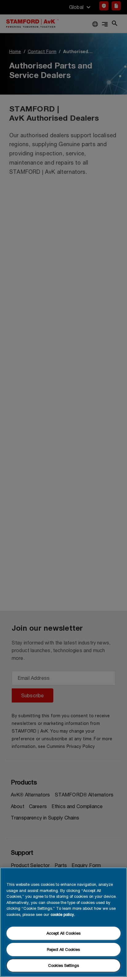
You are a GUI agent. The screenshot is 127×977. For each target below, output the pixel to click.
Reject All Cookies (63, 949)
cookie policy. (63, 914)
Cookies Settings (63, 965)
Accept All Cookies (63, 933)
